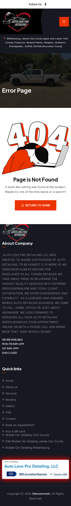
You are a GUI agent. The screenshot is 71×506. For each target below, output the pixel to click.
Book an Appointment (20, 425)
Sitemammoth (41, 493)
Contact (11, 418)
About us (12, 387)
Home (9, 380)
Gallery (10, 406)
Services (11, 393)
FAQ (8, 412)
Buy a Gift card (15, 431)
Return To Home (38, 205)
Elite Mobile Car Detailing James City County (34, 441)
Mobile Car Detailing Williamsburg (27, 447)
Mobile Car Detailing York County (27, 435)
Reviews (11, 399)
